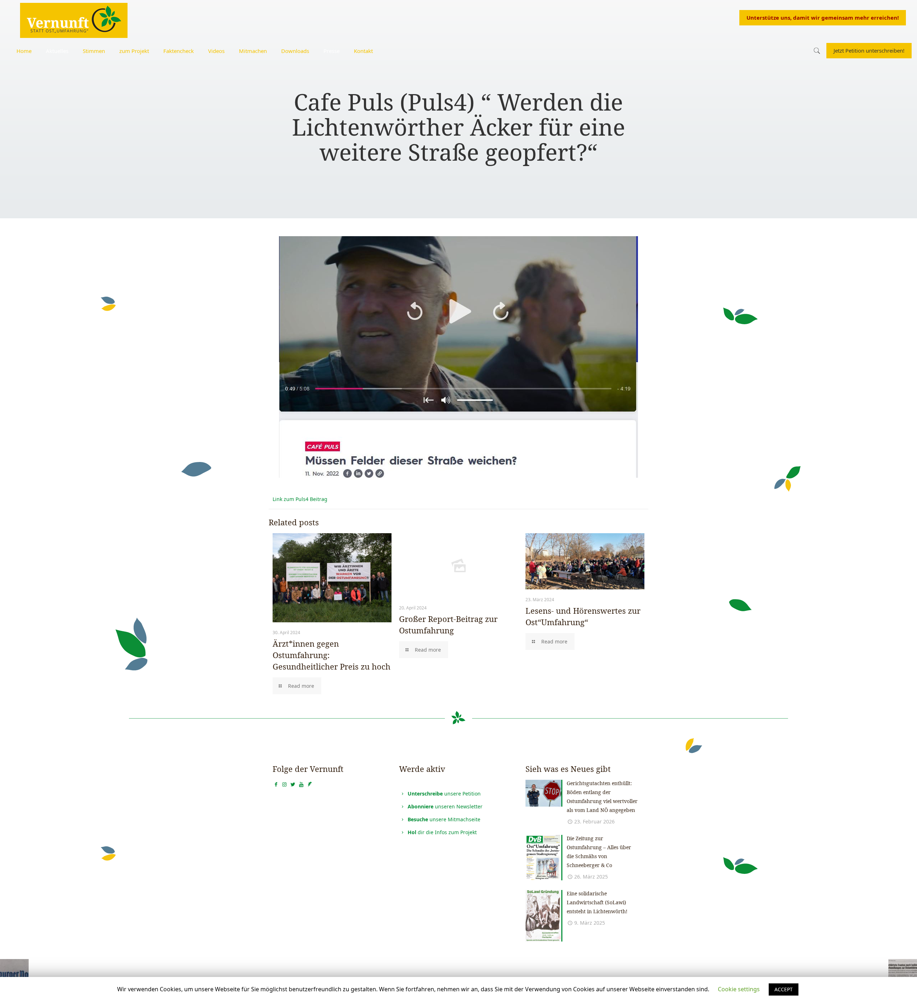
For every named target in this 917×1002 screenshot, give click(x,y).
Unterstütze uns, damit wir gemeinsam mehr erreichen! (822, 17)
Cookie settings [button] (739, 989)
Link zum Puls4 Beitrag (300, 499)
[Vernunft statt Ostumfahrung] (74, 20)
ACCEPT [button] (783, 989)
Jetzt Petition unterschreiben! (869, 50)
